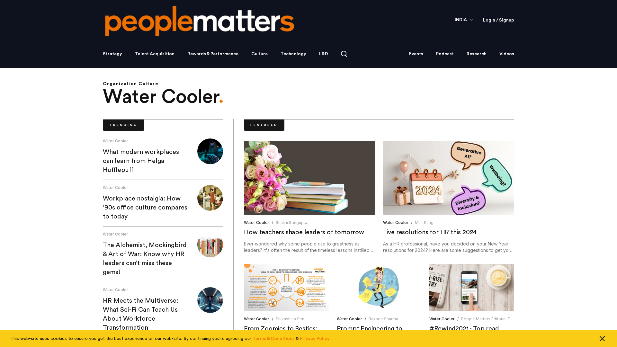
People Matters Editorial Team (489, 318)
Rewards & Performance (212, 54)
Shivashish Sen (290, 318)
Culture (259, 54)
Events (416, 54)
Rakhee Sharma (383, 318)
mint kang (424, 222)
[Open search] (344, 54)
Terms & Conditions (274, 338)
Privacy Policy (315, 338)
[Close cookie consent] (602, 338)
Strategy (112, 54)
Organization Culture (130, 84)
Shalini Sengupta (291, 222)
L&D (323, 54)
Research (477, 54)
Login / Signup (498, 20)
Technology (293, 54)
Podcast (445, 54)
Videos (506, 54)
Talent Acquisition (154, 54)
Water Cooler (115, 140)
